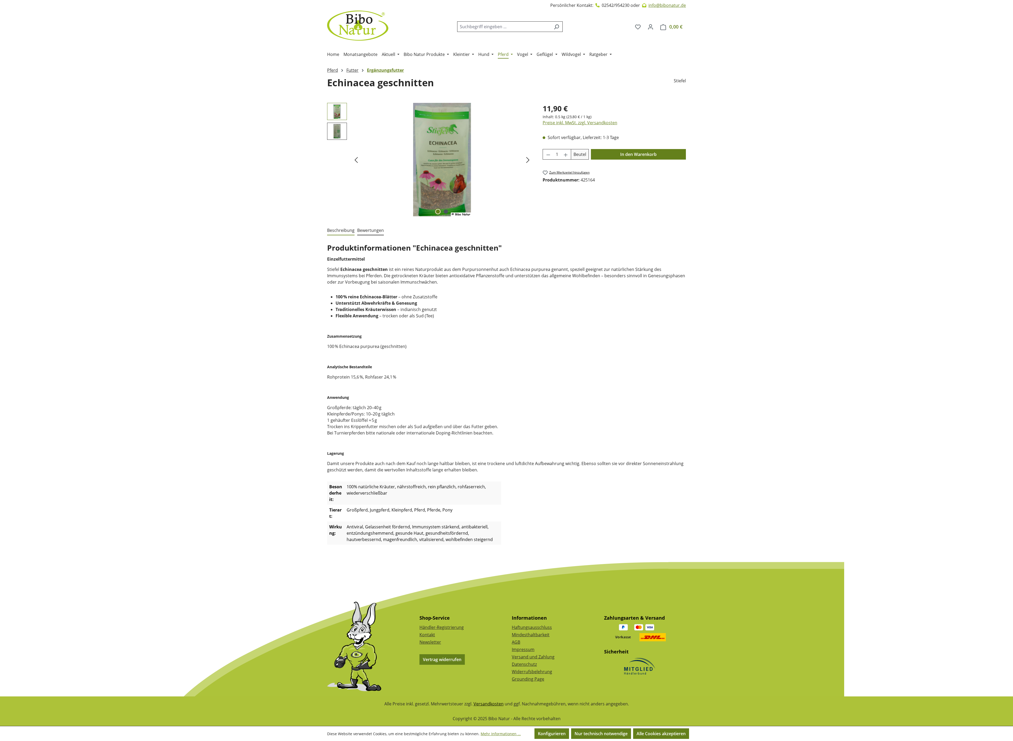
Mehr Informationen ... (501, 733)
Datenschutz (524, 664)
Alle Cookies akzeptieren (661, 734)
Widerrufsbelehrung (532, 672)
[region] (429, 159)
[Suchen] (556, 26)
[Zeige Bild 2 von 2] (446, 211)
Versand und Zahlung (533, 657)
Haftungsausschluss (532, 627)
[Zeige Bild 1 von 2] (438, 211)
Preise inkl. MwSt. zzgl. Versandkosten (580, 123)
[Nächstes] (528, 159)
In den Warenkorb (638, 154)
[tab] (341, 230)
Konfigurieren (552, 734)
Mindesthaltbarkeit (530, 635)
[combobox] (504, 26)
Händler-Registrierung (441, 627)
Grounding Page (528, 679)
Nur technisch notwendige (601, 734)
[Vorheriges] (356, 159)
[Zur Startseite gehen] (357, 26)
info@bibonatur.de (667, 5)
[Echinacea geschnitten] (442, 159)
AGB (516, 642)
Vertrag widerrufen (442, 659)
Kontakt (427, 635)
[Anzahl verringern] (548, 154)
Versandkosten (489, 704)
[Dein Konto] (650, 26)
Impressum (523, 649)
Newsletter (430, 642)
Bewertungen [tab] (370, 230)
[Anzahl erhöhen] (565, 154)
